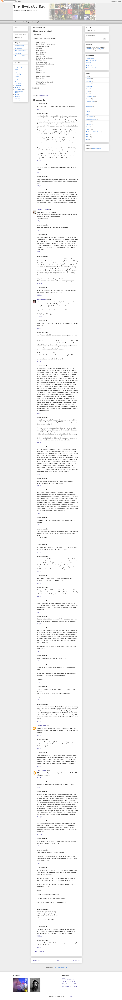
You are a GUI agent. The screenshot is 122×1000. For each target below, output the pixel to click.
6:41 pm (39, 623)
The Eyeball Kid (29, 7)
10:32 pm (39, 283)
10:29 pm (39, 834)
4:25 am (39, 413)
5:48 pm (39, 583)
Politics (87, 114)
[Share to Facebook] (38, 88)
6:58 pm (39, 186)
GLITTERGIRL (42, 299)
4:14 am (39, 361)
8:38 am (39, 735)
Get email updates (90, 58)
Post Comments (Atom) (60, 967)
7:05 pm (39, 748)
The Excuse (17, 87)
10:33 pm (39, 936)
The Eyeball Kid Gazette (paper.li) (93, 64)
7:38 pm (39, 221)
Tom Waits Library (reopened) (19, 75)
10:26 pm (39, 252)
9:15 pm (39, 922)
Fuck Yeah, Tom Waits (19, 100)
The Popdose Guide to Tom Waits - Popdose (20, 56)
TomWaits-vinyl (18, 80)
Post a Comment (39, 951)
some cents (100, 48)
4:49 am (39, 442)
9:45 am (39, 787)
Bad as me (88, 78)
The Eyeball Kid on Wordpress (92, 67)
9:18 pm (39, 947)
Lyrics (87, 104)
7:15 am (39, 700)
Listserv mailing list (19, 81)
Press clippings (89, 116)
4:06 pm (39, 552)
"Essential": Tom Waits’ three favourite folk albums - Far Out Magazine (21, 47)
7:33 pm (39, 205)
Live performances (42, 95)
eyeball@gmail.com (96, 148)
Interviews (88, 99)
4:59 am (39, 485)
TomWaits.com (18, 66)
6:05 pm (39, 109)
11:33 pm (39, 295)
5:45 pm (39, 571)
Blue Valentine (18, 89)
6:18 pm (39, 612)
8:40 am (39, 766)
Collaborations (89, 86)
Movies (87, 109)
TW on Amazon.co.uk (68, 981)
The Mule (17, 94)
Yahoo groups (18, 83)
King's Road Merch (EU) (69, 986)
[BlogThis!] (35, 88)
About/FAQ (25, 22)
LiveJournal (17, 96)
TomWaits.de (17, 98)
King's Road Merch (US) (69, 984)
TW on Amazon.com (68, 979)
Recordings (88, 121)
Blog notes (88, 83)
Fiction (87, 93)
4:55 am (39, 474)
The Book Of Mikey (43, 209)
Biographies (88, 81)
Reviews (88, 126)
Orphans (88, 111)
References (88, 124)
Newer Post (36, 960)
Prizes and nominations (91, 119)
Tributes (88, 137)
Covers (87, 91)
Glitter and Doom (90, 96)
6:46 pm (39, 172)
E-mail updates (37, 22)
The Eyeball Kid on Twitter (92, 60)
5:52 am (39, 525)
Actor (87, 76)
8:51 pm (39, 905)
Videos (87, 139)
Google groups (18, 85)
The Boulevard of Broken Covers (93, 131)
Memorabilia (89, 106)
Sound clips (88, 129)
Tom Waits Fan (18, 78)
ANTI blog (17, 73)
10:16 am (39, 721)
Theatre (87, 134)
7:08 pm (39, 651)
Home (16, 22)
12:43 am (39, 316)
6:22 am (39, 682)
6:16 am (39, 661)
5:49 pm (39, 596)
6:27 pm (39, 160)
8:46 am (39, 863)
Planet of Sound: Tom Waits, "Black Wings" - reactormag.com (21, 52)
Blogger (71, 996)
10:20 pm (39, 817)
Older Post (76, 960)
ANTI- (16, 71)
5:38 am (39, 513)
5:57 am (39, 540)
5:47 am (39, 846)
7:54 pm (39, 230)
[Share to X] (37, 88)
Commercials (89, 88)
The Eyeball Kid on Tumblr (92, 66)
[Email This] (33, 88)
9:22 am (39, 777)
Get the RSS (88, 62)
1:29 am (39, 328)
